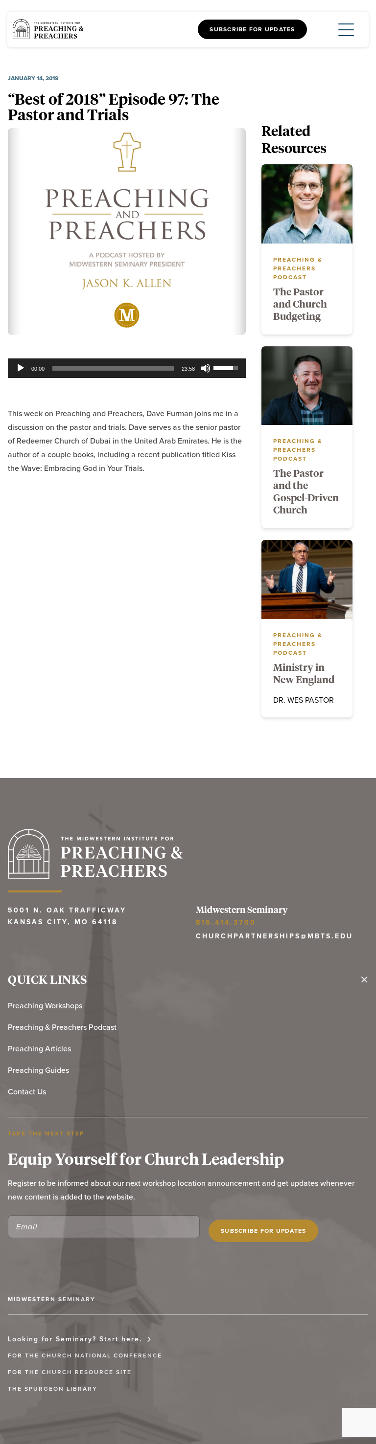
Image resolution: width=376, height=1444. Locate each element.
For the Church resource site (70, 1372)
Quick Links (48, 979)
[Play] (20, 368)
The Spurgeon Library (52, 1388)
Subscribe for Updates (252, 29)
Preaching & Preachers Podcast (62, 1027)
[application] (127, 368)
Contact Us (27, 1091)
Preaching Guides (38, 1070)
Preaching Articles (39, 1048)
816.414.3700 (226, 922)
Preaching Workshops (45, 1005)
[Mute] (206, 368)
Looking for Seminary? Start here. (75, 1338)
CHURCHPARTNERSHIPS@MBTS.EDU (274, 936)
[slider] (113, 368)
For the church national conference (85, 1355)
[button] (338, 29)
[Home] (48, 29)
